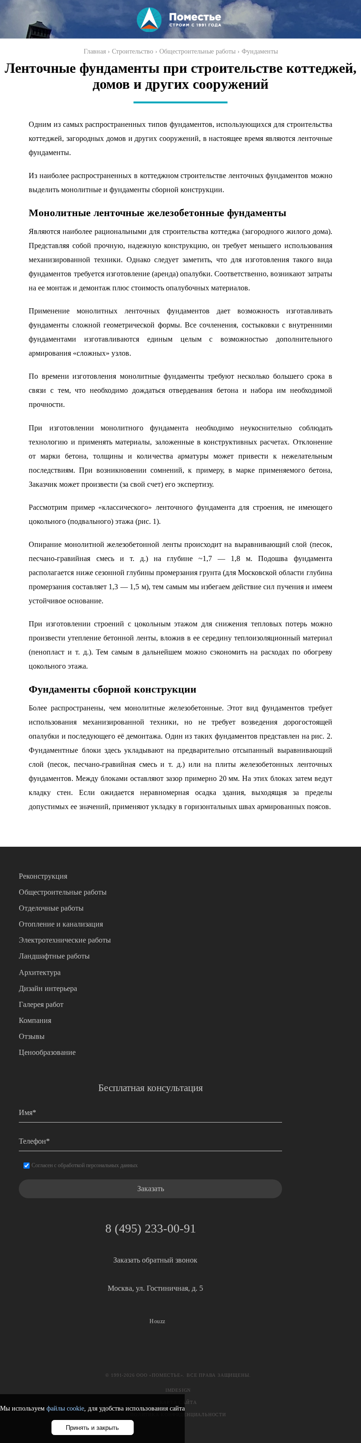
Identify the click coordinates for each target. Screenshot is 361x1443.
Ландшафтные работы (54, 956)
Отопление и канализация (61, 924)
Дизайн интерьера (48, 988)
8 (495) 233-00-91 (150, 1228)
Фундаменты (260, 51)
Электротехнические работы (65, 940)
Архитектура (40, 972)
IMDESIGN (178, 1390)
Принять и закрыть (92, 1427)
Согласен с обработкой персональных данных (84, 1165)
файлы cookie (65, 1408)
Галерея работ (41, 1004)
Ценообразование (47, 1052)
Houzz (157, 1321)
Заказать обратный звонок (155, 1260)
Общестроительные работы (197, 51)
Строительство (132, 51)
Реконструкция (43, 876)
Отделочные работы (51, 908)
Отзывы (32, 1036)
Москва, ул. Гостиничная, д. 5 (155, 1288)
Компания (35, 1020)
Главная (95, 51)
